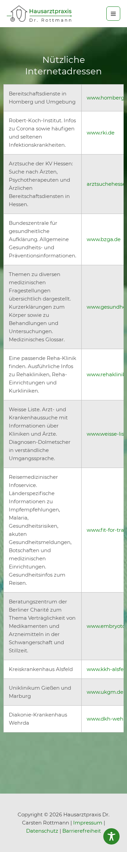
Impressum (87, 822)
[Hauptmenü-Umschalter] (113, 13)
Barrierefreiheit (81, 831)
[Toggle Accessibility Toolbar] (111, 836)
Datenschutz (42, 831)
